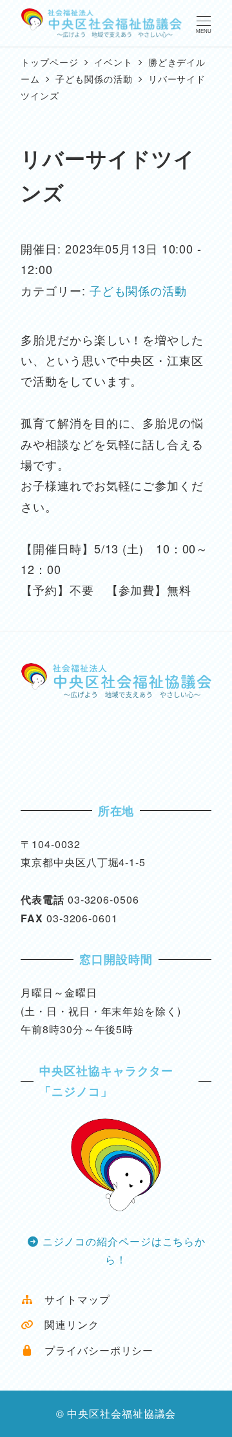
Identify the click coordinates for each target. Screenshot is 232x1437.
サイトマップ (72, 1299)
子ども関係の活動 (138, 290)
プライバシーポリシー (93, 1350)
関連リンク (66, 1324)
